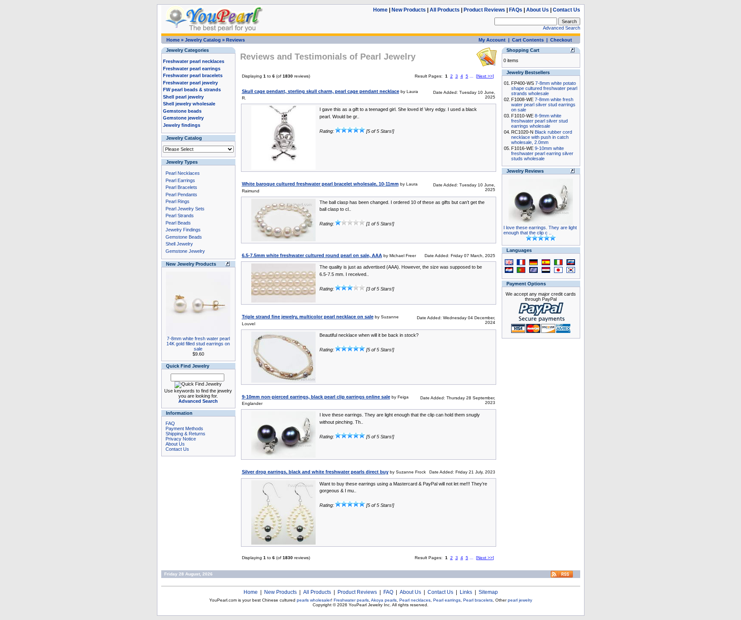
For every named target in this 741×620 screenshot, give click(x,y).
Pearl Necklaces (183, 173)
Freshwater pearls (351, 600)
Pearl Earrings (180, 180)
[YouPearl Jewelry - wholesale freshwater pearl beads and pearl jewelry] (562, 576)
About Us (537, 10)
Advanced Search (561, 27)
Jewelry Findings (183, 229)
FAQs (515, 10)
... (471, 76)
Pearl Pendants (181, 194)
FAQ (170, 423)
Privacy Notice (181, 438)
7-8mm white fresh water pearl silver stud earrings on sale (543, 104)
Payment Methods (184, 428)
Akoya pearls (384, 600)
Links (466, 592)
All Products (445, 10)
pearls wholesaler (314, 600)
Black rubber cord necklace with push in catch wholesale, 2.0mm (541, 137)
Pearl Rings (178, 201)
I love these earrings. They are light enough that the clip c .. (540, 230)
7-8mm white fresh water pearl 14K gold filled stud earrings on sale (198, 343)
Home (380, 10)
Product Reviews (484, 10)
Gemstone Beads (184, 237)
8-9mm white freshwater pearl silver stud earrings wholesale (539, 121)
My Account (492, 39)
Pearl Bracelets (181, 187)
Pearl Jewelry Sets (185, 208)
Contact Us (566, 10)
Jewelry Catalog (203, 39)
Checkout (561, 39)
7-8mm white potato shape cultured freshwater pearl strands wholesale (544, 88)
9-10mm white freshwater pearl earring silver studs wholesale (542, 153)
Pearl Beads (178, 222)
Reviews (235, 39)
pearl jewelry (520, 600)
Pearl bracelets (478, 600)
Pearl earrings (447, 600)
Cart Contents (528, 39)
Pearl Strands (180, 215)
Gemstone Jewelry (185, 251)
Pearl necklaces (415, 600)
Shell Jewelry (179, 243)
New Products (409, 10)
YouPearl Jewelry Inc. (370, 604)
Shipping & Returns (185, 433)
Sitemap (488, 592)
